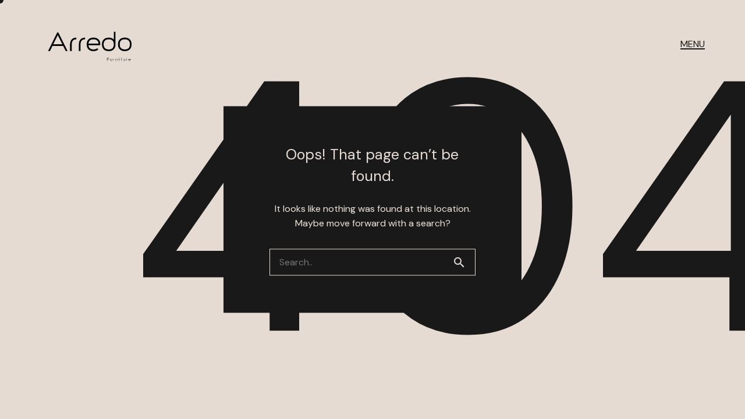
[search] (464, 262)
